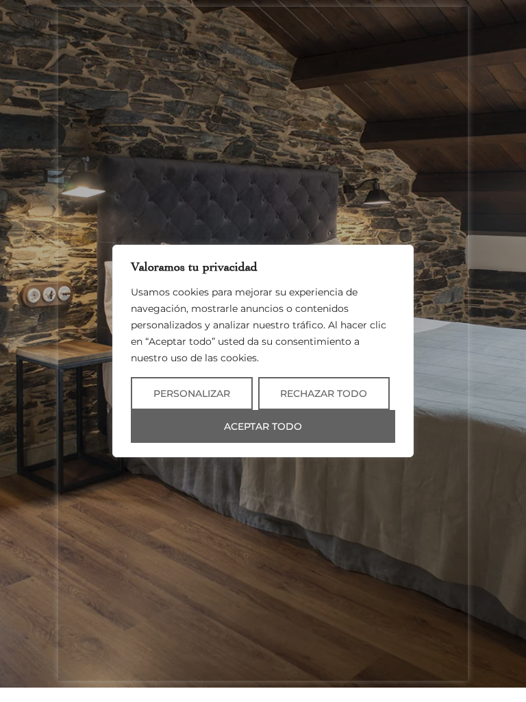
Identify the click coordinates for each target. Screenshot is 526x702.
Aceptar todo (263, 426)
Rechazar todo (323, 393)
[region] (263, 351)
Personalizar (191, 393)
